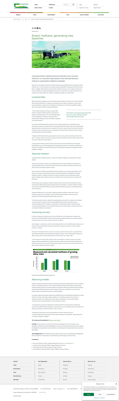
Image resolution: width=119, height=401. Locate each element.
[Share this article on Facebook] (37, 28)
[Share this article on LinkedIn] (40, 28)
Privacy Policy (96, 397)
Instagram (65, 365)
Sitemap (90, 365)
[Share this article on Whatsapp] (33, 28)
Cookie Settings (92, 379)
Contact (51, 7)
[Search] (73, 4)
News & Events (38, 7)
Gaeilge (90, 376)
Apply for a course (83, 7)
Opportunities (97, 7)
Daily (80, 4)
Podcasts (96, 4)
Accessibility (91, 372)
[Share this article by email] (35, 28)
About (36, 4)
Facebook (65, 368)
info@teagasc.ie (61, 389)
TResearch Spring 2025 (54, 320)
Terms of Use (42, 392)
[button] (116, 384)
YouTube (65, 372)
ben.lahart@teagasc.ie (68, 343)
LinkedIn (65, 376)
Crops (34, 15)
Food (67, 15)
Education (101, 15)
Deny (100, 394)
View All (65, 379)
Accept (88, 394)
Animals (18, 15)
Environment (51, 15)
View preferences (111, 394)
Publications (52, 4)
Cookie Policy (41, 379)
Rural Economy (84, 15)
